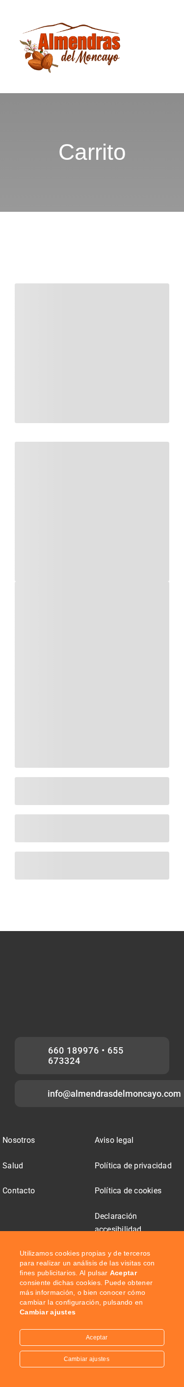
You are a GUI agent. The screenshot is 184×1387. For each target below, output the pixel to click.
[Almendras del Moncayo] (72, 22)
